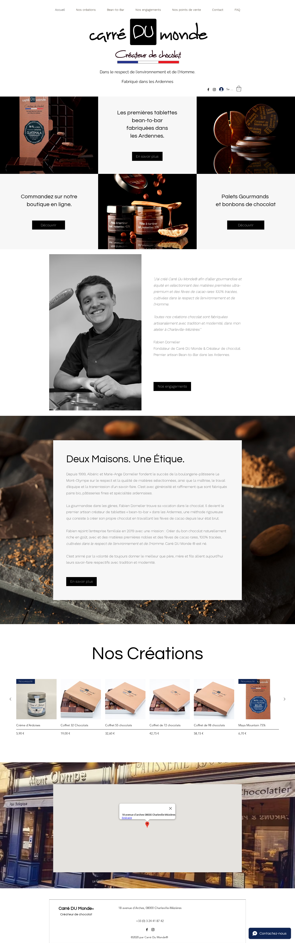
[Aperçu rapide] (81, 699)
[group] (147, 712)
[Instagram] (214, 90)
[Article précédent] (10, 699)
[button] (238, 89)
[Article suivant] (284, 699)
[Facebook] (208, 90)
